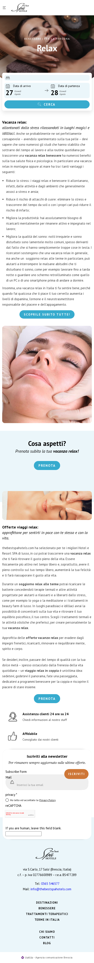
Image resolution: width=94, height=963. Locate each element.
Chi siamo (47, 932)
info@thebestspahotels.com (51, 889)
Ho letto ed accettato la (33, 800)
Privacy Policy (47, 800)
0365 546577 (50, 883)
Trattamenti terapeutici (47, 914)
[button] (5, 8)
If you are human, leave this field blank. (33, 828)
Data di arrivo (22, 86)
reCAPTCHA (13, 805)
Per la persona (57, 38)
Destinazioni (47, 902)
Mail (9, 777)
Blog (47, 943)
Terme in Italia (47, 920)
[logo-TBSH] (20, 7)
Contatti (47, 937)
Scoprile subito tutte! (47, 314)
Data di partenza (69, 86)
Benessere (32, 38)
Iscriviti (76, 774)
